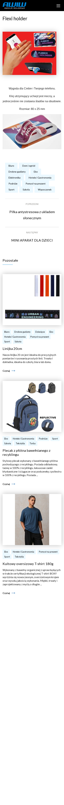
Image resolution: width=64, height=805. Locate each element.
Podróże (13, 183)
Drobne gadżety (17, 171)
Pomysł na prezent (36, 183)
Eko (36, 171)
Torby (33, 443)
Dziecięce (40, 331)
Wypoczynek (45, 189)
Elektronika (14, 177)
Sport (12, 189)
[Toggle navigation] (58, 5)
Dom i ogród (28, 165)
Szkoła (26, 189)
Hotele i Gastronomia (40, 177)
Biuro (11, 165)
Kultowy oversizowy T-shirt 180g (28, 564)
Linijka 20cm (12, 348)
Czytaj (6, 370)
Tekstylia (20, 443)
